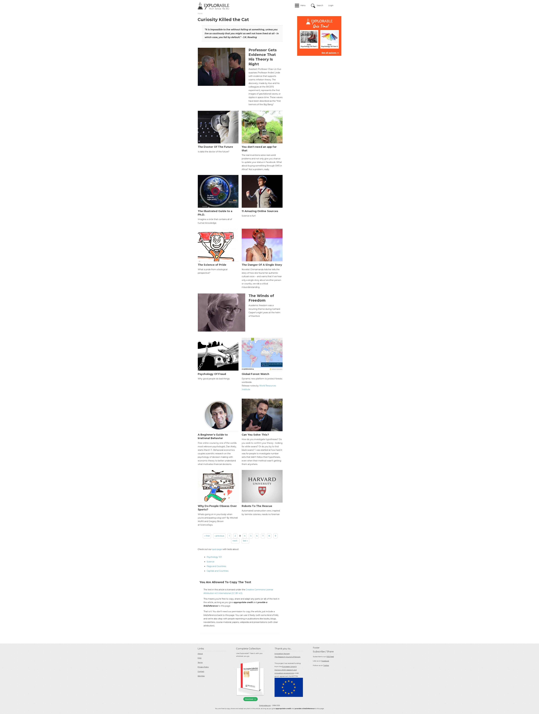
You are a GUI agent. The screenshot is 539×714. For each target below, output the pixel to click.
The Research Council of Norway (287, 657)
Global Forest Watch (255, 374)
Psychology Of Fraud (212, 374)
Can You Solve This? (255, 434)
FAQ (199, 658)
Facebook (325, 661)
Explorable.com (265, 705)
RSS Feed (330, 656)
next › (235, 540)
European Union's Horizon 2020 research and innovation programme (286, 669)
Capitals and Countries (217, 571)
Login (330, 5)
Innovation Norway (282, 653)
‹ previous (219, 536)
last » (245, 540)
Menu (303, 5)
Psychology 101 (214, 557)
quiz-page (217, 549)
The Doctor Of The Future (215, 146)
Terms (200, 662)
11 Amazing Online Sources (260, 211)
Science (210, 561)
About (200, 653)
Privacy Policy (203, 667)
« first (207, 536)
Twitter (326, 665)
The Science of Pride (212, 264)
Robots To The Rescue (257, 506)
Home (200, 13)
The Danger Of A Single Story (262, 264)
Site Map (201, 676)
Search (320, 5)
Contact (201, 671)
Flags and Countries (216, 566)
